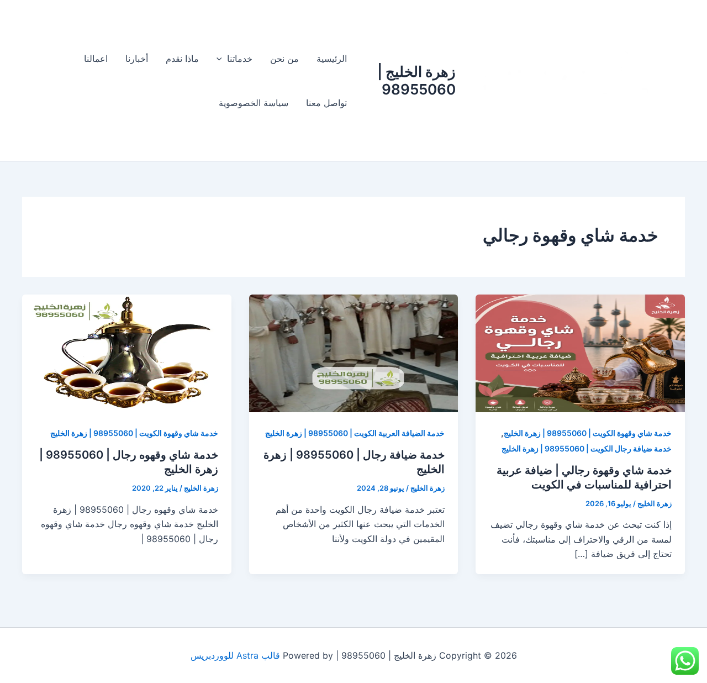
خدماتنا (239, 58)
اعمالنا (96, 58)
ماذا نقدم (182, 58)
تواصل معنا (326, 102)
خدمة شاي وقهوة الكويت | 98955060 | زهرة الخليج (588, 433)
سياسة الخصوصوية (253, 102)
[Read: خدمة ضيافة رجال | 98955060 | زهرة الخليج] (353, 352)
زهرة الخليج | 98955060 (416, 80)
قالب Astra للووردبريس (235, 655)
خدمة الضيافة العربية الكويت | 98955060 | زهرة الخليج (355, 433)
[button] (222, 58)
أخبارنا (136, 58)
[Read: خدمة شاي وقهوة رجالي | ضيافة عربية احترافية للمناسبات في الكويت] (580, 352)
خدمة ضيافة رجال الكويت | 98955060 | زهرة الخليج (587, 448)
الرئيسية (331, 58)
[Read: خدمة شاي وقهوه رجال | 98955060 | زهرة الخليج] (126, 352)
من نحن (284, 58)
